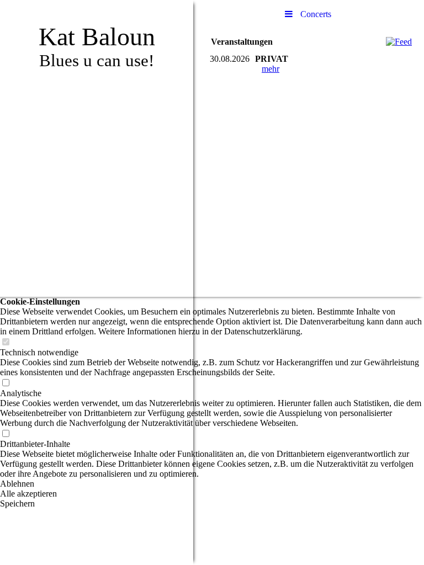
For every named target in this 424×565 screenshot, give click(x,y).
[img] (96, 282)
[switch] (5, 342)
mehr (270, 68)
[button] (212, 484)
